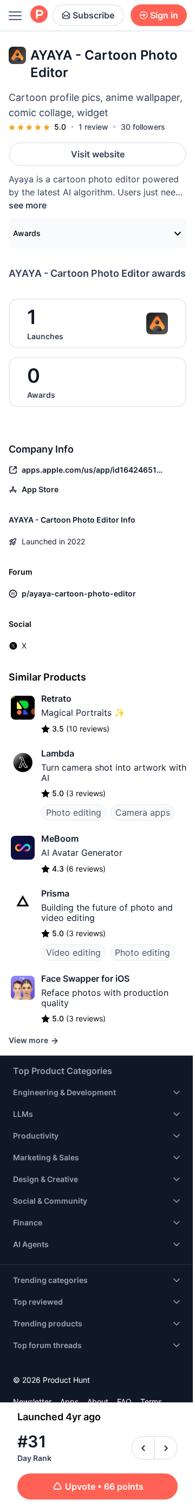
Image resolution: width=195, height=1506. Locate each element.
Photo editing (73, 812)
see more (28, 205)
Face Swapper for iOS (85, 978)
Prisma (55, 893)
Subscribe (93, 15)
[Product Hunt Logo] (39, 14)
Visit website (98, 154)
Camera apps (142, 812)
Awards (27, 233)
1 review (93, 126)
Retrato (56, 698)
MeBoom (60, 838)
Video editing (73, 952)
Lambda (57, 753)
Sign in (164, 15)
